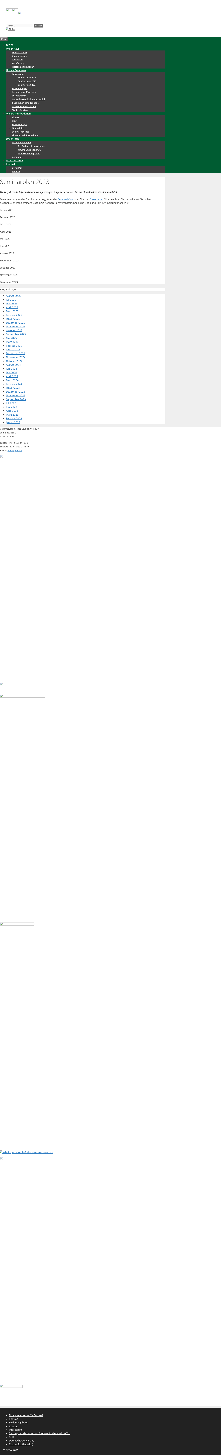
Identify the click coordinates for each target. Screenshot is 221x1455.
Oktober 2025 (14, 330)
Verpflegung (18, 63)
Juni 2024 (11, 368)
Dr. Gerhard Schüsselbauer (32, 146)
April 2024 (12, 376)
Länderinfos (18, 128)
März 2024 (12, 380)
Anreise (16, 171)
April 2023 (12, 410)
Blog (14, 120)
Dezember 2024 (15, 353)
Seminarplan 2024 (27, 84)
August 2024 (13, 364)
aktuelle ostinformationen (25, 135)
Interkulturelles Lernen (24, 106)
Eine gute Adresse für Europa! (26, 1415)
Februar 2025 (14, 345)
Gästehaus (17, 59)
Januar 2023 (13, 422)
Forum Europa (19, 124)
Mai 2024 (11, 372)
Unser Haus (12, 48)
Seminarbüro (65, 199)
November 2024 (15, 357)
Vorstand (16, 157)
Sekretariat (96, 199)
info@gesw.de (15, 450)
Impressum (15, 1429)
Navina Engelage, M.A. (29, 149)
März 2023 (12, 414)
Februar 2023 (14, 418)
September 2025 (16, 334)
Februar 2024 (14, 384)
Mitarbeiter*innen (21, 142)
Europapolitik (19, 95)
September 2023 (16, 399)
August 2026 (13, 295)
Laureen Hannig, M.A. (29, 153)
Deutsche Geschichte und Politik (28, 99)
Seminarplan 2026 (27, 77)
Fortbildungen (19, 88)
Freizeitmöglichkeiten (23, 66)
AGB (11, 1437)
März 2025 (12, 341)
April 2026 (12, 307)
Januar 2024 (13, 387)
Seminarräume (19, 52)
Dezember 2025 (15, 322)
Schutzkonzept (14, 160)
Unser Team (13, 138)
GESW (9, 45)
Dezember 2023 (15, 391)
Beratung (16, 167)
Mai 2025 (11, 338)
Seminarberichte (20, 131)
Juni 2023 (11, 407)
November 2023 (15, 395)
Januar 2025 (13, 349)
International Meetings (24, 92)
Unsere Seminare (16, 70)
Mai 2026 (11, 303)
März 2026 (12, 311)
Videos (15, 117)
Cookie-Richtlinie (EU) (21, 1444)
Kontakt (10, 164)
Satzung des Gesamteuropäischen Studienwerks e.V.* (39, 1433)
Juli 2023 (11, 403)
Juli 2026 (11, 299)
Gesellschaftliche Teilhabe (25, 102)
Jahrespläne (18, 74)
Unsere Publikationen (18, 113)
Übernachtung (19, 56)
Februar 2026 (14, 315)
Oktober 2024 (14, 361)
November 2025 (15, 326)
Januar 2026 (13, 318)
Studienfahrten (20, 110)
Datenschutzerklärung (21, 1440)
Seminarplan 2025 (27, 81)
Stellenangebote (18, 1422)
